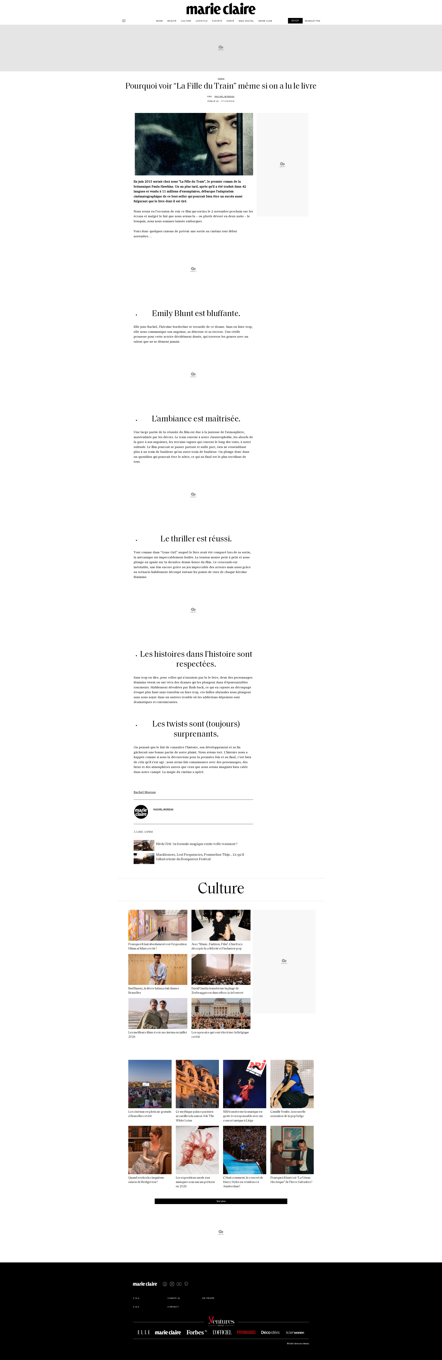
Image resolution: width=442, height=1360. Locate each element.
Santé (230, 20)
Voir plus (221, 1201)
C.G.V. (136, 1306)
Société (217, 20)
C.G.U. (136, 1298)
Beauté (171, 20)
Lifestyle (202, 20)
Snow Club (265, 20)
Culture (186, 20)
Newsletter (312, 20)
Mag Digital (246, 20)
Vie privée (208, 1298)
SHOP (295, 20)
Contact (173, 1306)
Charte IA (173, 1298)
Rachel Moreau (225, 96)
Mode (159, 20)
